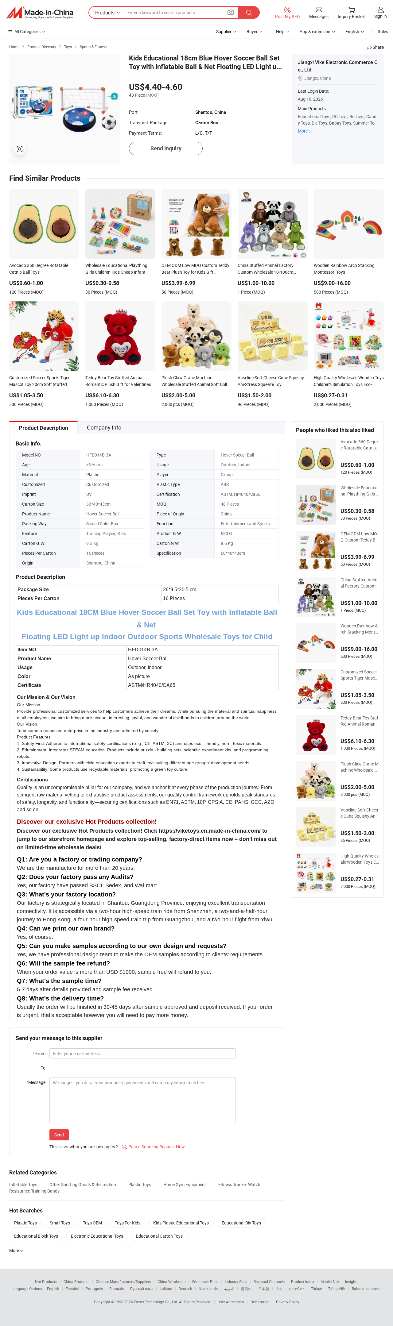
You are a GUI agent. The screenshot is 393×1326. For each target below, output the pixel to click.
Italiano (166, 1288)
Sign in (380, 16)
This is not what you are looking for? (83, 1147)
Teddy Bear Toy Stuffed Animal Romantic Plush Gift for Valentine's (359, 721)
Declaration (260, 1301)
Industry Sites (236, 1281)
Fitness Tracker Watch (239, 1184)
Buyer (252, 31)
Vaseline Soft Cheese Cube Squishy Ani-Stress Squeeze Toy (359, 813)
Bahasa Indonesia (367, 1288)
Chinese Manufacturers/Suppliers (123, 1281)
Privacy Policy (287, 1301)
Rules (383, 31)
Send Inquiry (165, 148)
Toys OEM (92, 1223)
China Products (76, 1281)
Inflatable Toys (23, 1184)
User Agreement (231, 1301)
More (303, 131)
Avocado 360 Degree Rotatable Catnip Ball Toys (359, 445)
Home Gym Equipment (184, 1184)
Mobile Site (330, 1281)
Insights (351, 1281)
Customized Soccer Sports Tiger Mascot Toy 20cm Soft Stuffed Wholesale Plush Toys (359, 675)
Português (94, 1288)
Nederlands (208, 1288)
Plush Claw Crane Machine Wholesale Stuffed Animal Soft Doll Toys (359, 767)
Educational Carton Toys (159, 1236)
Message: (36, 1082)
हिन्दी (279, 1288)
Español (72, 1288)
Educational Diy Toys (241, 1223)
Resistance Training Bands (34, 1191)
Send (59, 1135)
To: (43, 1068)
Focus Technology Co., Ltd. (156, 1301)
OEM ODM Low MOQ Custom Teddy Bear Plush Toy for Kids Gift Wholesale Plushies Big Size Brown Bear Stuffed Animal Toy (359, 537)
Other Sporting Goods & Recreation (82, 1184)
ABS (225, 484)
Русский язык (141, 1288)
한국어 (246, 1288)
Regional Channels (269, 1281)
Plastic (92, 474)
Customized (97, 484)
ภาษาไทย (297, 1288)
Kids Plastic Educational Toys (181, 1223)
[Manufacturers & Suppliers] (39, 12)
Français (116, 1288)
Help (280, 31)
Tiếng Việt (336, 1288)
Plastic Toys (139, 1184)
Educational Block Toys (36, 1236)
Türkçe (316, 1288)
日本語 (263, 1288)
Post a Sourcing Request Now (153, 1147)
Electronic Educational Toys (97, 1236)
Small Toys (60, 1223)
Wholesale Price (205, 1281)
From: (39, 1053)
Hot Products (46, 1281)
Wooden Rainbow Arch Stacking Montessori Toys (359, 629)
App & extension (315, 31)
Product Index (302, 1281)
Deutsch (185, 1288)
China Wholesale (171, 1281)
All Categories (27, 31)
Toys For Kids (127, 1223)
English (53, 1288)
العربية (229, 1288)
